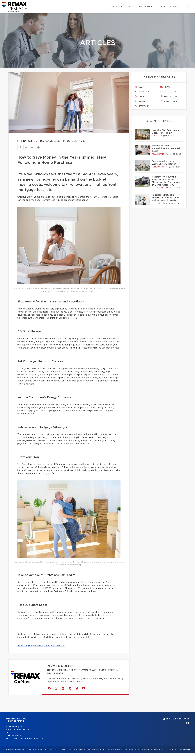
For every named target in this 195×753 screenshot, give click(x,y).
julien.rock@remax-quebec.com (28, 739)
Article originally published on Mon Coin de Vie (41, 646)
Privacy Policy (120, 750)
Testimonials (146, 7)
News (166, 87)
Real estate (170, 92)
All (139, 87)
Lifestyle (143, 106)
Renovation (170, 97)
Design (141, 97)
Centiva (185, 749)
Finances (26, 141)
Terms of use (134, 750)
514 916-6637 (18, 736)
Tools (161, 7)
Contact (175, 7)
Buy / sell (143, 92)
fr (188, 7)
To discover (170, 101)
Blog (131, 7)
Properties (117, 7)
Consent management (152, 750)
